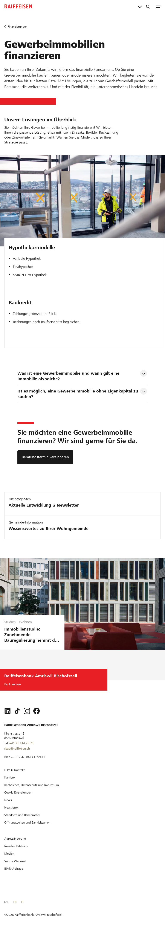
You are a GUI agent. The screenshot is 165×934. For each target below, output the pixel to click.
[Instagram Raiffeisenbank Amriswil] (27, 711)
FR (15, 902)
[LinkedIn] (7, 711)
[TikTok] (17, 711)
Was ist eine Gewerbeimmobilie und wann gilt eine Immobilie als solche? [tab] (69, 376)
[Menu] (158, 6)
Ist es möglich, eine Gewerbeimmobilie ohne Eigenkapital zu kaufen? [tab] (78, 394)
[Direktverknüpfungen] (139, 6)
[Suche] (148, 6)
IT (22, 902)
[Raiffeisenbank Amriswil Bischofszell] (18, 6)
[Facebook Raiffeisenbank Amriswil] (36, 711)
